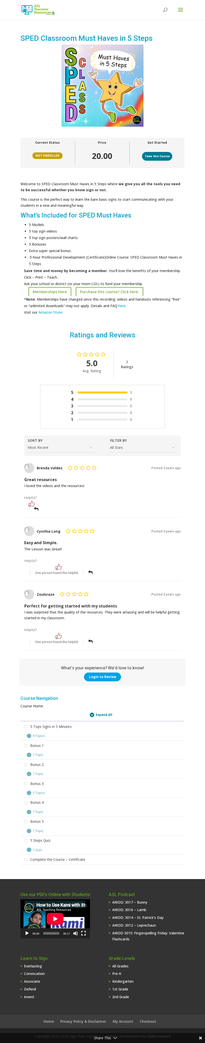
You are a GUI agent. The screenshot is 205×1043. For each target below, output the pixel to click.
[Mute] (75, 933)
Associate (32, 981)
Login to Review (102, 677)
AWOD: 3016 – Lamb (129, 909)
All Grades (120, 966)
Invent (29, 996)
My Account (123, 1021)
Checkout (148, 1021)
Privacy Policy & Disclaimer (83, 1021)
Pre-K (116, 973)
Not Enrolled (48, 155)
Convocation (34, 973)
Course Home (31, 706)
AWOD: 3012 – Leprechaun (134, 925)
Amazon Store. (50, 312)
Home (49, 1021)
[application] (55, 918)
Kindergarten (123, 981)
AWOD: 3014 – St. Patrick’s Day (138, 917)
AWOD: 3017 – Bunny (129, 902)
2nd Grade (120, 996)
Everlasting (33, 966)
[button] (31, 504)
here (121, 305)
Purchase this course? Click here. (109, 291)
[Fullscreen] (83, 933)
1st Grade (120, 989)
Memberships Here (50, 291)
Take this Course (157, 156)
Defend (30, 989)
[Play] (27, 933)
